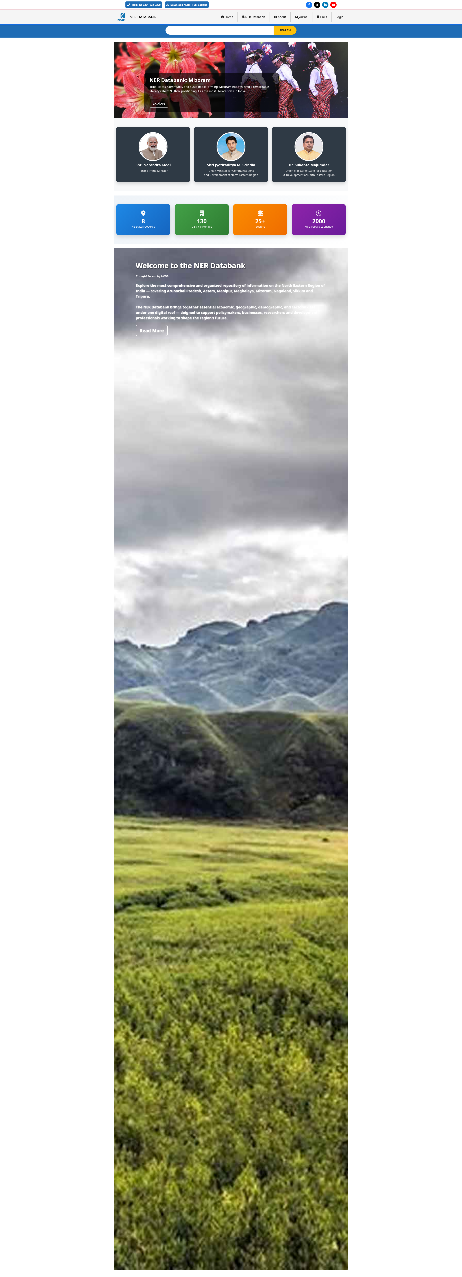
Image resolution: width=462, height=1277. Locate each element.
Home (229, 17)
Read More (152, 330)
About (282, 17)
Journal (303, 17)
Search (285, 30)
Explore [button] (159, 103)
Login (339, 17)
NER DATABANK (143, 16)
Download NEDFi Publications (188, 4)
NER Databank (255, 17)
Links (323, 17)
